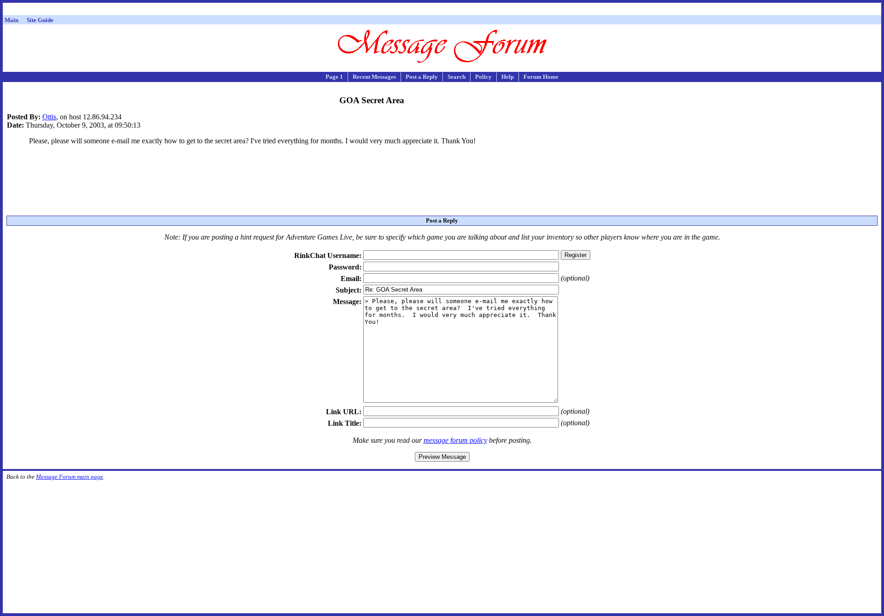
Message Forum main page (69, 476)
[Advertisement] (442, 10)
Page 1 (334, 76)
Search (456, 76)
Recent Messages (374, 76)
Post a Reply (422, 76)
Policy (483, 76)
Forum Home (540, 76)
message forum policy (455, 440)
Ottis (49, 117)
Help (507, 76)
